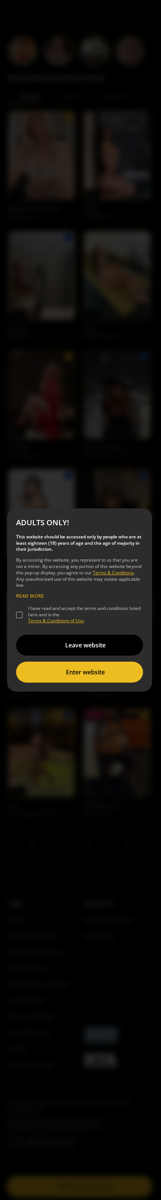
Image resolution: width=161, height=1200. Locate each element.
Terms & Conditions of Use (56, 620)
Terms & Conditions (113, 572)
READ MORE (30, 596)
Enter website (85, 672)
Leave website (85, 645)
